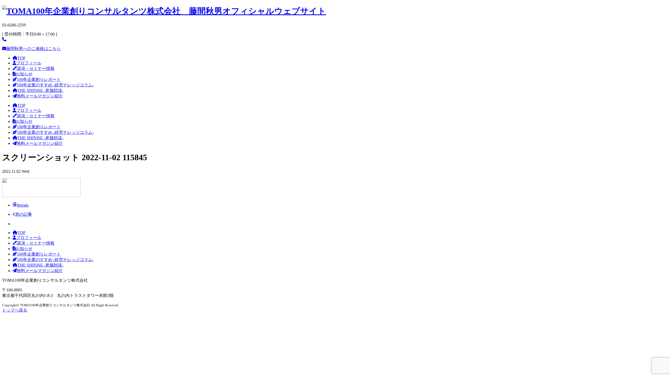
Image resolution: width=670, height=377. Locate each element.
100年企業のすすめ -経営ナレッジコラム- (55, 85)
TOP (21, 58)
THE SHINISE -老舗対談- (40, 90)
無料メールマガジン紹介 (40, 96)
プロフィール (28, 63)
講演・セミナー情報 (35, 68)
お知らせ (24, 74)
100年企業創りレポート (39, 79)
